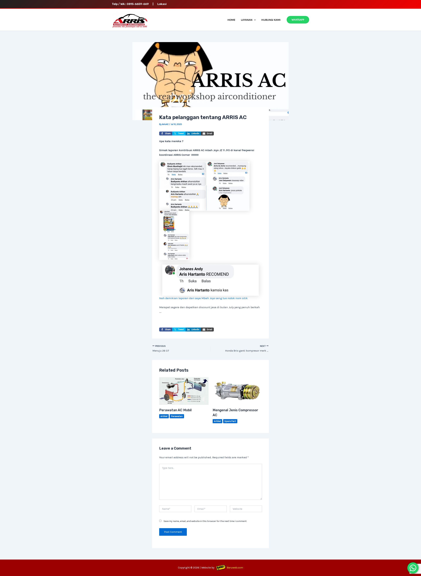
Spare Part (230, 421)
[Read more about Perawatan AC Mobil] (184, 390)
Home (231, 19)
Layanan (246, 19)
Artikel (164, 416)
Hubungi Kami (271, 19)
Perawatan (177, 416)
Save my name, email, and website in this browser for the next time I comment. (205, 521)
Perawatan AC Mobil (175, 410)
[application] (254, 19)
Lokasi (162, 4)
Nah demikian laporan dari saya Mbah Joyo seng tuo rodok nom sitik (203, 298)
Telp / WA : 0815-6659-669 (132, 4)
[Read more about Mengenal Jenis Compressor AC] (237, 390)
